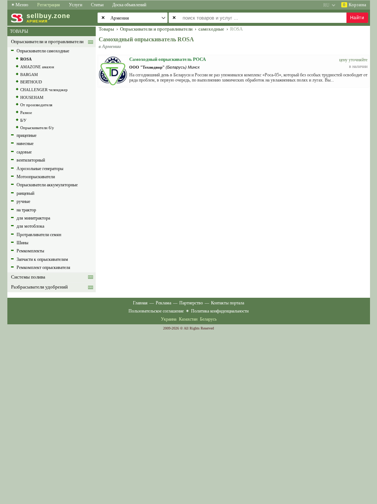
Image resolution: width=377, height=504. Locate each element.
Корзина (354, 4)
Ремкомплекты (30, 250)
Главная (140, 302)
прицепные (26, 135)
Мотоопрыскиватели (36, 176)
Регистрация (48, 4)
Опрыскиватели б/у (37, 127)
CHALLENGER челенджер (44, 89)
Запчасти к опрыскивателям (42, 259)
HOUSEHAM (31, 97)
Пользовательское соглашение (156, 311)
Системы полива (28, 277)
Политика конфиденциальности (220, 311)
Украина (168, 319)
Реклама (163, 302)
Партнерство (191, 302)
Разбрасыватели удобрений (39, 287)
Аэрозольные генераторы (40, 168)
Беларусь (208, 319)
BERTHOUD (31, 82)
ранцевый (25, 193)
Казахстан (188, 319)
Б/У (23, 120)
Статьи (97, 4)
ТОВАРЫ (19, 31)
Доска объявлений (129, 4)
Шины (22, 242)
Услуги (75, 4)
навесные (25, 143)
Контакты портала (227, 302)
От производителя (36, 105)
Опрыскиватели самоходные (43, 50)
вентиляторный (31, 160)
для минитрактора (33, 218)
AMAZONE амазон (37, 67)
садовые (24, 152)
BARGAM (29, 74)
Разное (26, 112)
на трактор (26, 210)
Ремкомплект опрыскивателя (43, 267)
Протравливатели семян (39, 234)
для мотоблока (30, 226)
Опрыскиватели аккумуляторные (47, 184)
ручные (23, 201)
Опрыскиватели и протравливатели (47, 41)
